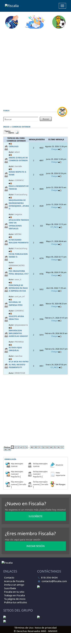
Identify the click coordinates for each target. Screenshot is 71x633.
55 (55, 447)
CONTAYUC (19, 180)
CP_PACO (54, 227)
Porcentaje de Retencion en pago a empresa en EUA (18, 288)
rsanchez (18, 356)
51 (39, 447)
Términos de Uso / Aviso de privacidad (35, 627)
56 (58, 447)
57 (62, 447)
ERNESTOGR (20, 373)
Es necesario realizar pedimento (19, 241)
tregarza (18, 214)
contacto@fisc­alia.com (54, 581)
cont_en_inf (20, 296)
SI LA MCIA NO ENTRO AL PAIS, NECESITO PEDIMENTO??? (19, 364)
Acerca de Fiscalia (14, 581)
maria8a (18, 166)
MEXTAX (18, 234)
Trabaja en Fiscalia (14, 595)
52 (43, 447)
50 (36, 447)
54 (51, 447)
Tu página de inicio (14, 598)
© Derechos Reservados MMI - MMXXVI (35, 631)
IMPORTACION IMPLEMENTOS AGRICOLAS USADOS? (18, 333)
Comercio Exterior (21, 126)
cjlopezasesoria (21, 325)
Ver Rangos (60, 484)
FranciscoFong (21, 194)
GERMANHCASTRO (17, 265)
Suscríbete (10, 588)
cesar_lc (18, 279)
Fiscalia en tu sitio (14, 591)
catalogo (13, 146)
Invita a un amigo (14, 584)
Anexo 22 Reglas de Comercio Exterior (18, 159)
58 (5, 449)
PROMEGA (19, 341)
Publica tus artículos (15, 602)
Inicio (6, 126)
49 (32, 447)
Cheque (54, 149)
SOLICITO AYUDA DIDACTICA (16, 317)
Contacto (9, 577)
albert (17, 152)
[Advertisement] (35, 67)
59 (9, 449)
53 (47, 447)
